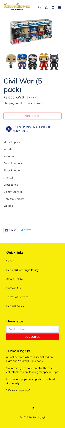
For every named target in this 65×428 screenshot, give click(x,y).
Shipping (8, 103)
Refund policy (15, 306)
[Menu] (59, 7)
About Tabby (14, 279)
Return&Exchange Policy (22, 270)
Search (11, 261)
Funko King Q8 (37, 417)
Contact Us (13, 288)
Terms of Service (17, 297)
